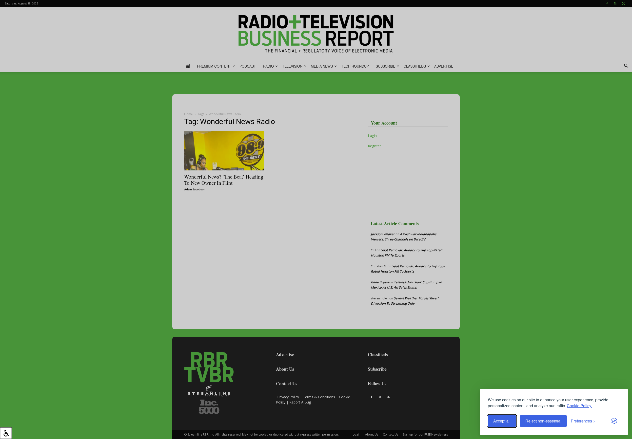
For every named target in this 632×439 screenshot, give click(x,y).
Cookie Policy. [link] (579, 405)
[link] (6, 433)
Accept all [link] (502, 421)
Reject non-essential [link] (543, 421)
